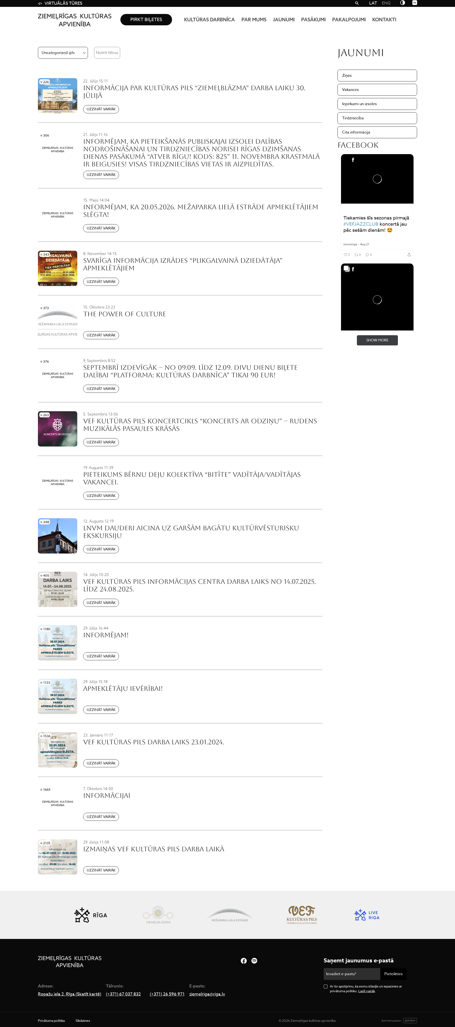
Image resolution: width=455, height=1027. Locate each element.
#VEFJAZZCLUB (360, 224)
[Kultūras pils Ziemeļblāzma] (158, 915)
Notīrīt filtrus (107, 53)
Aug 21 (364, 244)
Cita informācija (356, 132)
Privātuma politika (51, 1020)
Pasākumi (313, 19)
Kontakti (384, 19)
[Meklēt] (357, 3)
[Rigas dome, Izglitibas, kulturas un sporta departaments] (90, 915)
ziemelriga (350, 244)
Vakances (350, 90)
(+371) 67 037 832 (123, 994)
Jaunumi (284, 19)
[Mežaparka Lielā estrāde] (229, 914)
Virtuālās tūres (63, 3)
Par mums (253, 19)
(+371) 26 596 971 (167, 994)
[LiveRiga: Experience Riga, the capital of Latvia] (367, 915)
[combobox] (63, 53)
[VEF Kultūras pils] (302, 915)
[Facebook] (243, 961)
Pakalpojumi (349, 19)
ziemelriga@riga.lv (207, 994)
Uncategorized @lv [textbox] (58, 53)
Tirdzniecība (353, 118)
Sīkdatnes (83, 1020)
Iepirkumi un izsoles (359, 104)
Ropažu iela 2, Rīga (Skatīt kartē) (69, 994)
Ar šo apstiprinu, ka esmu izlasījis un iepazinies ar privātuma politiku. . (366, 988)
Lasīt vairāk (366, 991)
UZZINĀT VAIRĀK (101, 109)
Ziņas (347, 75)
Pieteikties (393, 974)
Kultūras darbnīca (209, 19)
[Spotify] (254, 961)
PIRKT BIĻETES (146, 19)
